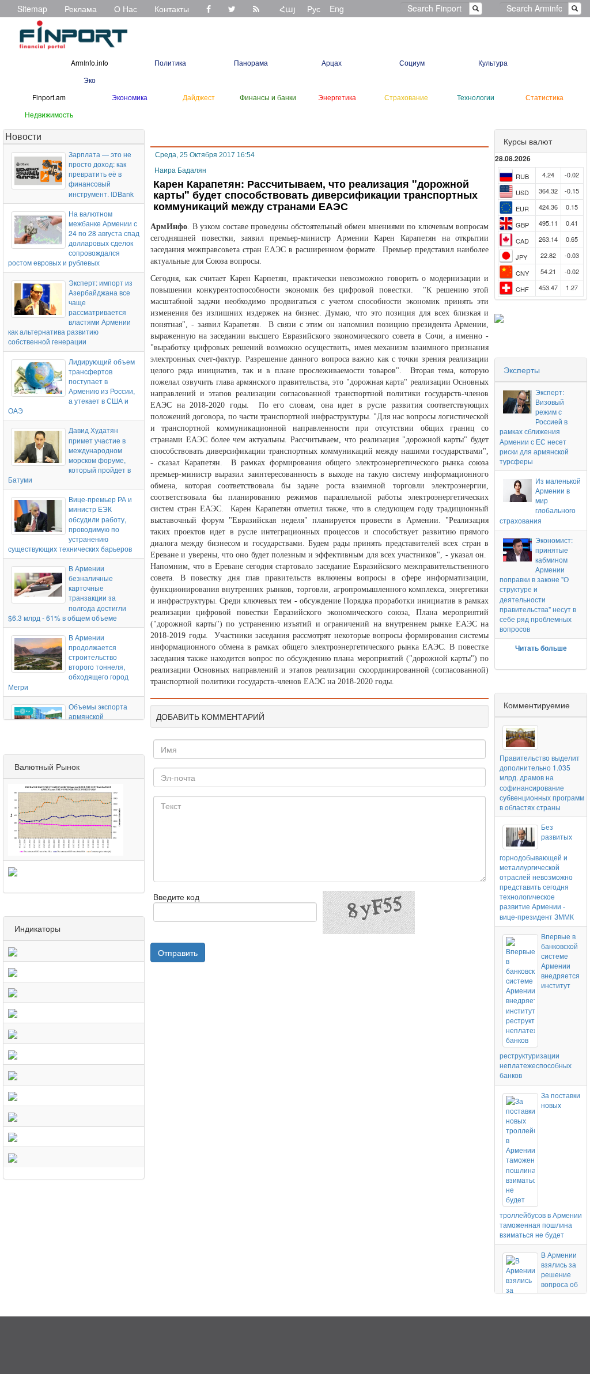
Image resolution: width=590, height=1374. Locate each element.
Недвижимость (49, 114)
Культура (493, 62)
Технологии (475, 97)
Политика (170, 62)
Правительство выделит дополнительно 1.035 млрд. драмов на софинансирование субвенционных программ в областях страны (542, 782)
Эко (90, 80)
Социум (412, 62)
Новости (23, 136)
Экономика (130, 97)
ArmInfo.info (89, 62)
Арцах (332, 62)
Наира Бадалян (180, 170)
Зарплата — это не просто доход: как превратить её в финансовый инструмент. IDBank (101, 174)
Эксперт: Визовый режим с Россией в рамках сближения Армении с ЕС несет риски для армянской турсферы (534, 426)
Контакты (171, 8)
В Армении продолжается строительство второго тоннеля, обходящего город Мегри (68, 662)
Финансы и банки (268, 97)
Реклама (81, 8)
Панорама (251, 62)
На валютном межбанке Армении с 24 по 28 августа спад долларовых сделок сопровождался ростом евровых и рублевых (73, 238)
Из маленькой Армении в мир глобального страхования (540, 500)
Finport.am (49, 97)
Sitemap (32, 8)
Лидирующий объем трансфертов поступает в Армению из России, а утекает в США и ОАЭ (71, 386)
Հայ (287, 8)
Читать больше (541, 648)
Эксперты (522, 369)
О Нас (125, 8)
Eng (337, 8)
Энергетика (337, 97)
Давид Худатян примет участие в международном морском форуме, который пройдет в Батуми (69, 454)
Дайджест (199, 97)
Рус (313, 8)
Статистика (544, 97)
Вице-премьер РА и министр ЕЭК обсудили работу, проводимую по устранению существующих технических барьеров (70, 523)
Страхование (406, 97)
